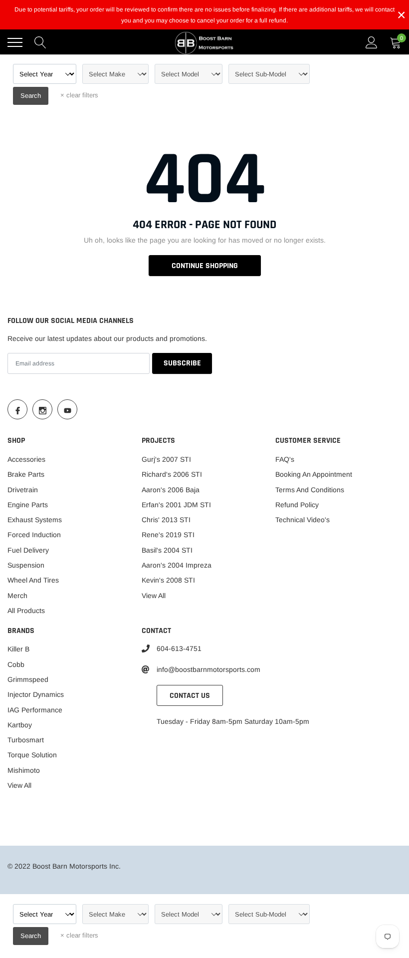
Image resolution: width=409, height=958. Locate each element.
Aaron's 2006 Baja (171, 490)
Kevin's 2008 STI (168, 580)
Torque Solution (32, 755)
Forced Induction (34, 535)
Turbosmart (25, 740)
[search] (40, 42)
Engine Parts (27, 505)
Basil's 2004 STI (167, 550)
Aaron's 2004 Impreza (176, 565)
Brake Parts (25, 474)
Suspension (25, 565)
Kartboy (19, 725)
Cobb (15, 664)
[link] (17, 409)
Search (30, 95)
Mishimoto (23, 770)
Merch (17, 596)
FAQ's (284, 459)
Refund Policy (297, 505)
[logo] (204, 42)
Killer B (18, 649)
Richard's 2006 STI (172, 474)
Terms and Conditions (309, 490)
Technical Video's (302, 520)
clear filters (79, 95)
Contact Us (190, 695)
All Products (26, 611)
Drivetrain (22, 490)
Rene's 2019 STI (168, 535)
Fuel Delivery (28, 550)
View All (154, 596)
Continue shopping (205, 266)
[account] (372, 42)
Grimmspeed (27, 679)
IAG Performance (34, 710)
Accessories (26, 459)
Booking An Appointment (313, 474)
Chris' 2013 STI (166, 520)
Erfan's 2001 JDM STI (176, 505)
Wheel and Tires (33, 580)
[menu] (14, 42)
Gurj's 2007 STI (166, 459)
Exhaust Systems (34, 520)
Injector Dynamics (35, 694)
